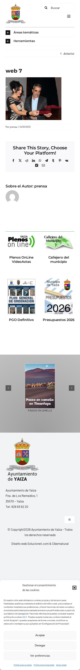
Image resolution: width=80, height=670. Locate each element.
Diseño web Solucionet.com (30, 543)
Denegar (40, 645)
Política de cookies (23, 664)
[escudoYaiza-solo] (16, 5)
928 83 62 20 (19, 506)
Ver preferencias (40, 655)
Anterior (68, 53)
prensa (13, 126)
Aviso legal (61, 664)
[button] (74, 588)
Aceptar (40, 635)
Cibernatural (60, 543)
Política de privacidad (44, 664)
